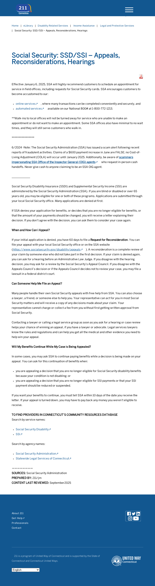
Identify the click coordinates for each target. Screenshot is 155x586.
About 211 (18, 513)
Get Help (17, 518)
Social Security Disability (32, 429)
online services (26, 104)
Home (15, 26)
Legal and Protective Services (117, 26)
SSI (18, 434)
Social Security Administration (36, 454)
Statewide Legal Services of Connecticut (42, 458)
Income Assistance (84, 26)
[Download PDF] (141, 77)
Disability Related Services (53, 26)
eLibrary (28, 26)
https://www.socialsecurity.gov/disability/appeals (47, 249)
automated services (29, 109)
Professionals (20, 523)
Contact (17, 528)
